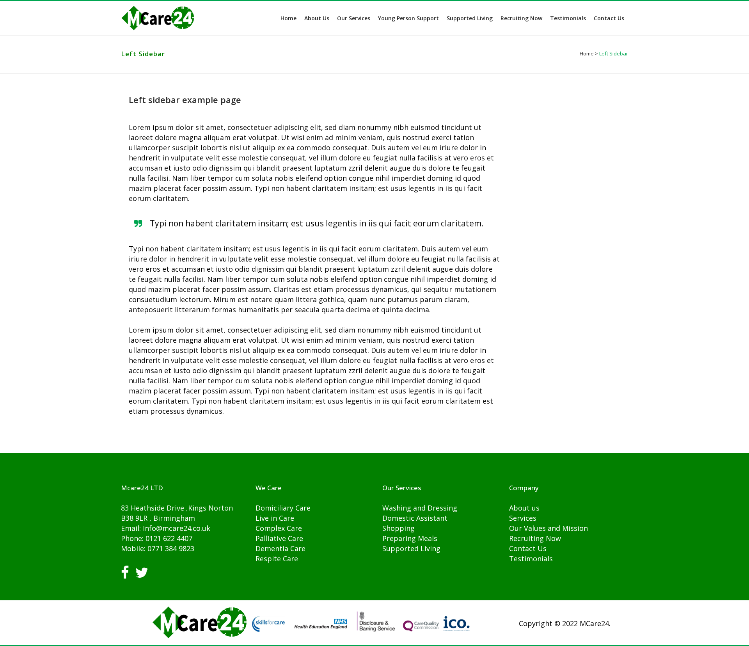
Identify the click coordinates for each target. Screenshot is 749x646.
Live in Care (275, 518)
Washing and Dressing (419, 508)
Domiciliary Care (283, 508)
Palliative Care (279, 538)
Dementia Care (280, 548)
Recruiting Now (535, 538)
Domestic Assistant (414, 518)
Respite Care (277, 558)
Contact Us (528, 548)
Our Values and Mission (548, 528)
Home (587, 53)
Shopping (398, 528)
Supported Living (411, 548)
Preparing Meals (409, 538)
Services (522, 518)
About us (524, 508)
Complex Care (279, 528)
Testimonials (531, 558)
